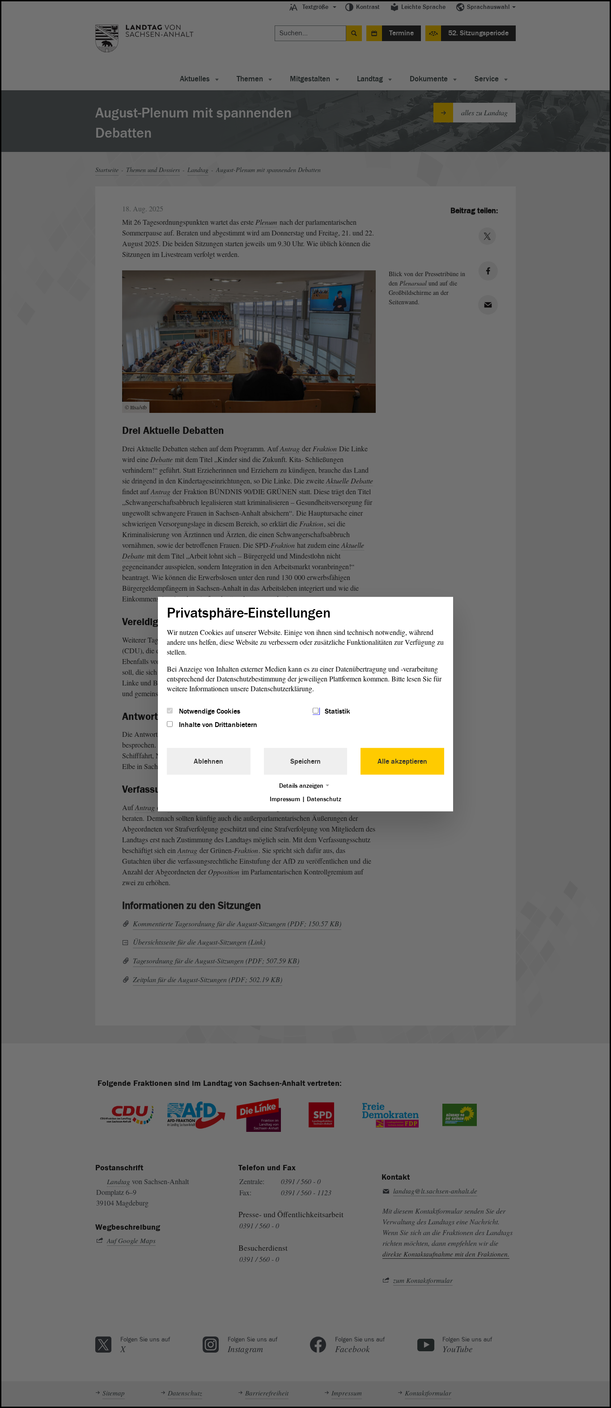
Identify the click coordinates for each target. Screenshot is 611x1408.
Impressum (285, 799)
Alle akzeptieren (402, 761)
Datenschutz (324, 799)
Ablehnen (208, 761)
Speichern (305, 761)
